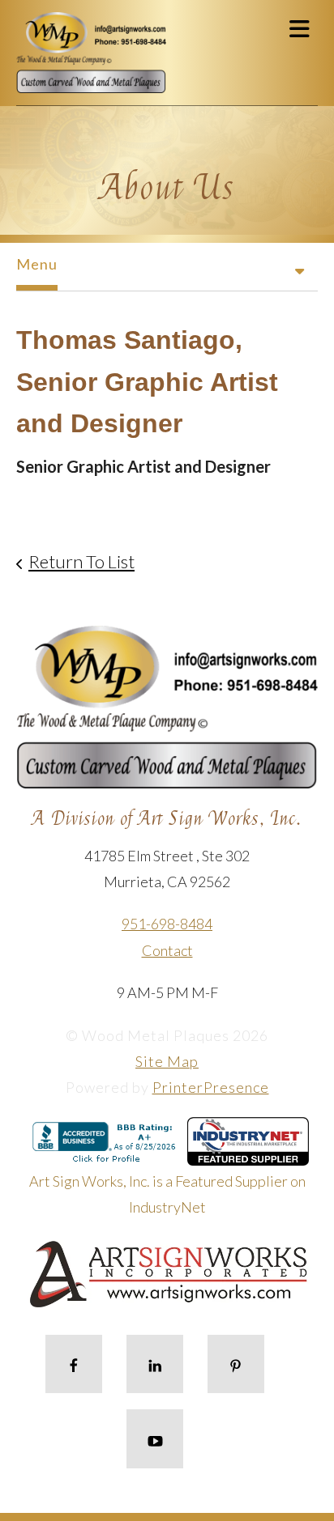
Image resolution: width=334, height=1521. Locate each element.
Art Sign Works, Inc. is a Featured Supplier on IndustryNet (167, 1194)
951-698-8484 (167, 924)
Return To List (81, 561)
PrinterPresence (210, 1087)
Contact (167, 950)
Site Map (167, 1061)
